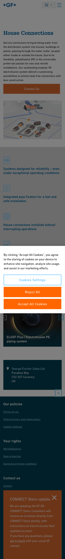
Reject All (32, 292)
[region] (32, 279)
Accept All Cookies (32, 304)
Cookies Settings (32, 280)
